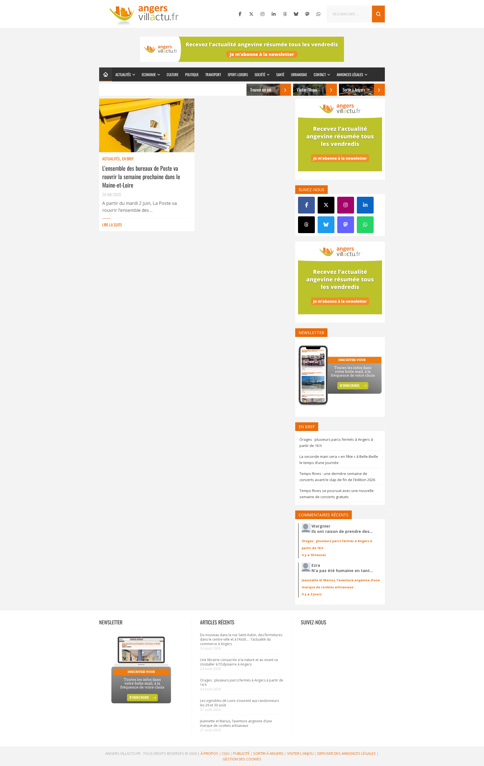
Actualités (123, 74)
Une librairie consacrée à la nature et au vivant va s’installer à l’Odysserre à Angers (239, 662)
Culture (172, 74)
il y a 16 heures (314, 555)
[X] (251, 14)
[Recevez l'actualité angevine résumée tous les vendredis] (242, 49)
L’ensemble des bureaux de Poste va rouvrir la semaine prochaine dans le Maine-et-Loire (141, 176)
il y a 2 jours (312, 594)
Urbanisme (299, 74)
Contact (320, 74)
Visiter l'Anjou (300, 753)
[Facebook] (240, 14)
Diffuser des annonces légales (346, 753)
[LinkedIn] (273, 14)
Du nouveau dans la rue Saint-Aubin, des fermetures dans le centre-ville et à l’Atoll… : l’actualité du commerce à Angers (241, 639)
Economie (149, 74)
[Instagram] (262, 14)
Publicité (241, 753)
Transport (213, 74)
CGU (225, 753)
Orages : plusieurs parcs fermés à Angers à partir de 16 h (241, 682)
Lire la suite (112, 225)
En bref (128, 158)
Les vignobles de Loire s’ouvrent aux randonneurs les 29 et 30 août (239, 703)
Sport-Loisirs (238, 74)
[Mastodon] (307, 14)
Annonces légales (350, 74)
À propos (209, 753)
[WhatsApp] (318, 14)
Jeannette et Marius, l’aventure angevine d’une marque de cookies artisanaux (236, 723)
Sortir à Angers (268, 753)
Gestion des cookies (242, 759)
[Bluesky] (296, 14)
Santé (280, 74)
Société (260, 74)
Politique (192, 74)
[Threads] (285, 14)
